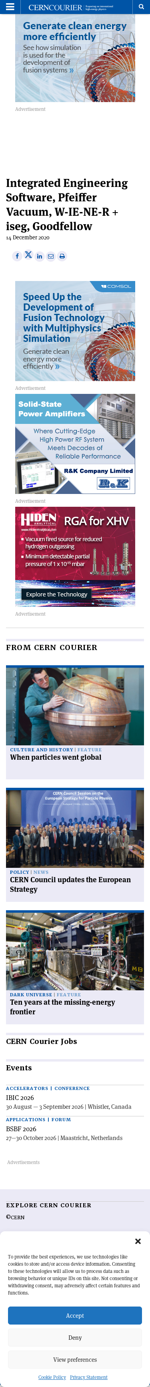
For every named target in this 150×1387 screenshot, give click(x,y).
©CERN (15, 1217)
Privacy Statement (89, 1377)
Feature (90, 750)
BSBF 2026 (21, 1128)
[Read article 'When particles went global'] (75, 706)
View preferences (75, 1359)
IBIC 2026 (20, 1097)
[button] (138, 1241)
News (41, 872)
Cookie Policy (52, 1377)
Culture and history (41, 750)
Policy (19, 872)
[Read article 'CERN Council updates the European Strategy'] (75, 829)
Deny (75, 1337)
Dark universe (31, 995)
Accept (75, 1315)
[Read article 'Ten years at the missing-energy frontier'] (75, 951)
